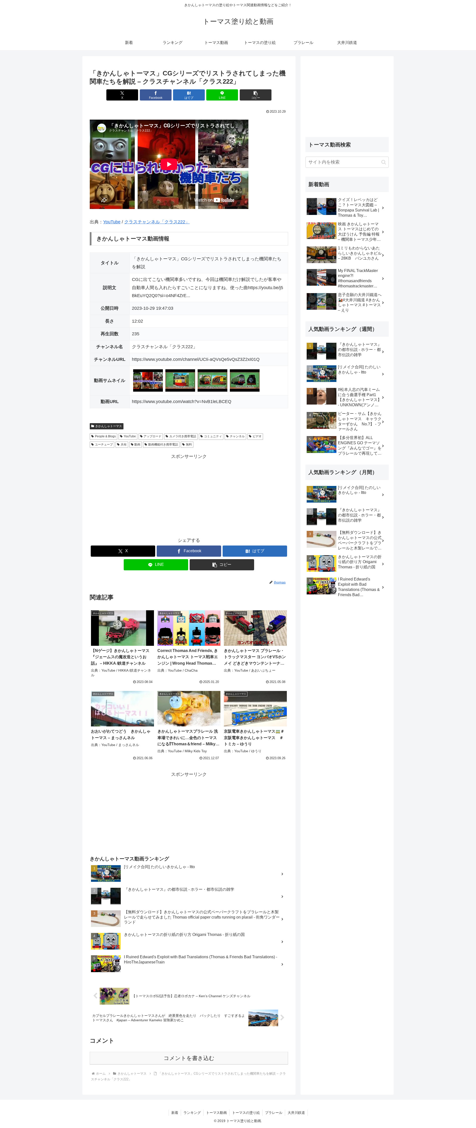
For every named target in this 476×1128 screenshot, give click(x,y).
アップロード (152, 436)
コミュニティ (213, 436)
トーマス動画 (216, 1113)
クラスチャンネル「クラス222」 (157, 221)
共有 (124, 444)
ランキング (192, 1113)
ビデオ (257, 436)
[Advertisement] (189, 495)
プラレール (273, 1113)
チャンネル (237, 436)
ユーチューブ (104, 444)
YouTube (111, 221)
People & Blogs (105, 436)
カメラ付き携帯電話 (182, 436)
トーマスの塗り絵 (246, 1113)
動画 (137, 444)
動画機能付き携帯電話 (163, 444)
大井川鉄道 (296, 1113)
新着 (174, 1113)
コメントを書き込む (189, 1058)
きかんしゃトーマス (108, 426)
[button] (255, 95)
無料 (189, 444)
